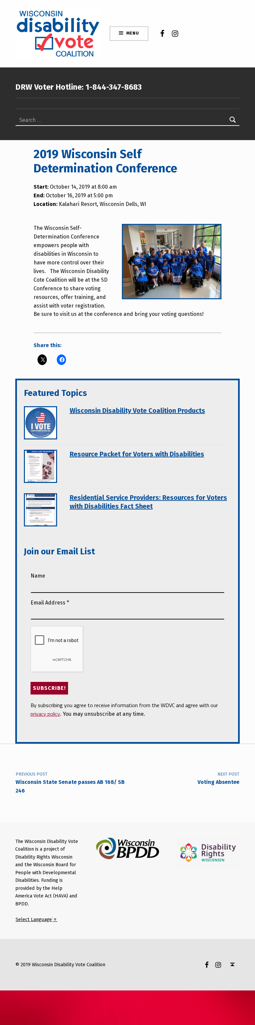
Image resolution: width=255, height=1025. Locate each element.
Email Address (50, 603)
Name (38, 576)
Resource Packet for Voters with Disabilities (137, 454)
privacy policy (45, 714)
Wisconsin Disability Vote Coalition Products (137, 411)
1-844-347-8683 (113, 87)
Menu (132, 33)
